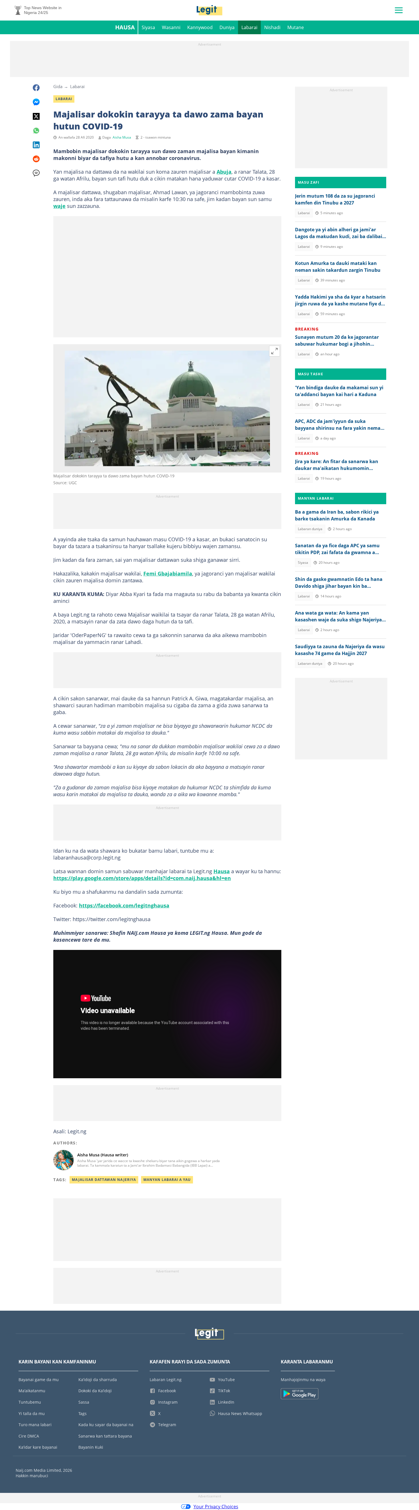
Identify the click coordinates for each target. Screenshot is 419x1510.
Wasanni (171, 27)
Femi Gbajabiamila (167, 573)
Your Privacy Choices (216, 1506)
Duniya (227, 27)
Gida (57, 86)
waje (59, 205)
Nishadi (272, 27)
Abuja (224, 171)
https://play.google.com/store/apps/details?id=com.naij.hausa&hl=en (142, 878)
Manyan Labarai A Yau (167, 1179)
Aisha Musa (122, 137)
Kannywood (200, 27)
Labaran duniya (310, 528)
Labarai (249, 27)
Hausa (125, 27)
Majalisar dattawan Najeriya (104, 1179)
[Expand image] (274, 351)
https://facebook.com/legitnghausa (124, 905)
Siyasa (148, 27)
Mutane (295, 27)
